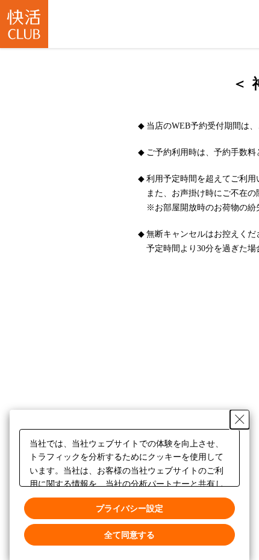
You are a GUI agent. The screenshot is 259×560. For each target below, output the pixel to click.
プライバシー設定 (129, 508)
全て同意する (129, 534)
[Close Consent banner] (239, 419)
